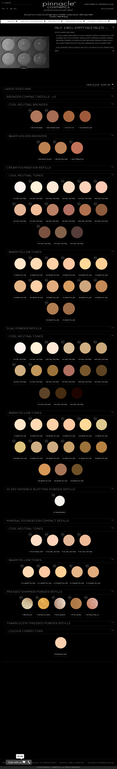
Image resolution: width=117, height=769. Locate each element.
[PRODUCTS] (61, 21)
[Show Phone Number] (29, 762)
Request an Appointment (44, 763)
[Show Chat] (24, 762)
